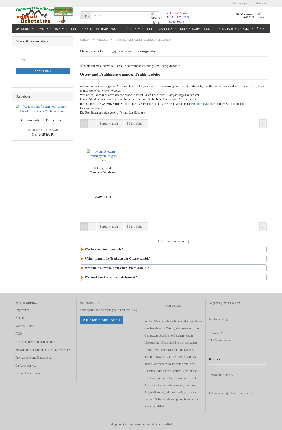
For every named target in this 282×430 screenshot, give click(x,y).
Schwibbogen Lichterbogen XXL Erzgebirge (43, 349)
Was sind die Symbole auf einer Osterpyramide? (117, 267)
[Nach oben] (269, 423)
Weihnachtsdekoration (57, 28)
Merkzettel (260, 3)
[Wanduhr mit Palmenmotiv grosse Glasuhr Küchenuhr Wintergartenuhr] (43, 109)
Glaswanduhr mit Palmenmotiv (42, 120)
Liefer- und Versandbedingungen (35, 341)
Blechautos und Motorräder (241, 28)
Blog (134, 310)
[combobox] (110, 123)
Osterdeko (24, 28)
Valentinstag (151, 342)
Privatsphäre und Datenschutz (33, 357)
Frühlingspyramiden (203, 103)
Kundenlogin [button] (239, 3)
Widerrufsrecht (24, 325)
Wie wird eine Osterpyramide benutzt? (111, 277)
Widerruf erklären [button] (101, 319)
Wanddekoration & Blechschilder (185, 28)
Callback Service (25, 365)
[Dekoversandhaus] (44, 15)
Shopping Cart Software (125, 424)
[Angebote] (68, 96)
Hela (261, 86)
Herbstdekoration (137, 28)
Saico (253, 86)
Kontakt (20, 317)
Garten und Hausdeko (99, 28)
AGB (18, 333)
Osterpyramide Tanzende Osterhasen (103, 170)
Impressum (22, 310)
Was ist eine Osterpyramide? (104, 249)
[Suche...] (155, 16)
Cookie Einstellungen (28, 373)
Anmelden (42, 70)
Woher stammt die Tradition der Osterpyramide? (118, 258)
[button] (84, 123)
